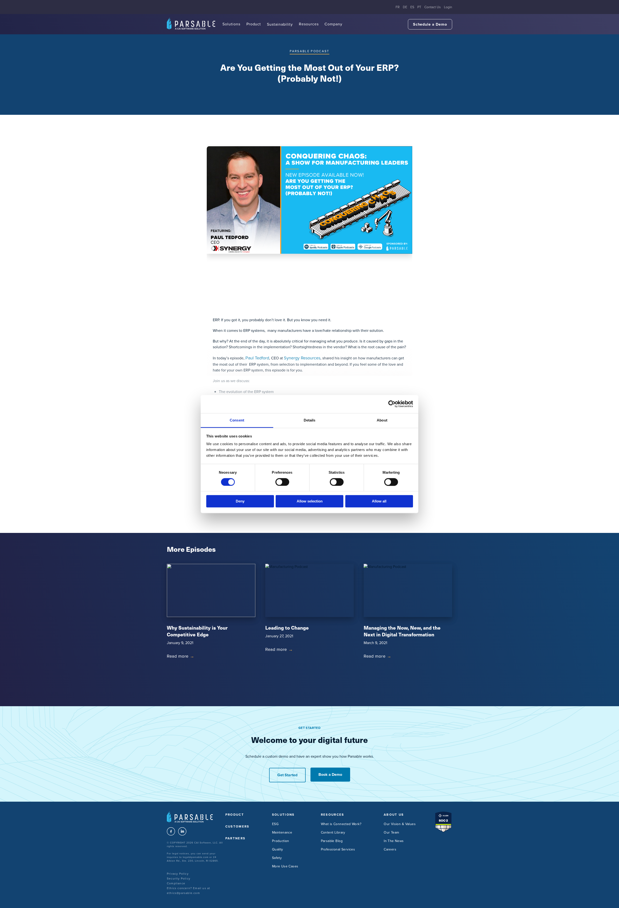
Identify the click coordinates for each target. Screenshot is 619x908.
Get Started (287, 775)
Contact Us (432, 7)
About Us (394, 814)
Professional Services (338, 849)
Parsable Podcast (309, 51)
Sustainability (280, 24)
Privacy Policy (178, 874)
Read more (180, 656)
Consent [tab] (237, 420)
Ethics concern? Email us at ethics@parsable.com (188, 890)
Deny (240, 501)
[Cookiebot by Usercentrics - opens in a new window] (392, 403)
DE (405, 7)
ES (412, 7)
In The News (394, 840)
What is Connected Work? (341, 823)
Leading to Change (287, 627)
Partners (235, 838)
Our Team (391, 832)
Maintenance (282, 832)
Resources (309, 24)
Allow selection (310, 501)
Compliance (176, 883)
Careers (390, 849)
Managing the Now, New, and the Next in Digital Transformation (402, 631)
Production (280, 840)
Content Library (333, 832)
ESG (275, 823)
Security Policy (178, 878)
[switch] (282, 482)
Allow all (379, 501)
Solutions (231, 24)
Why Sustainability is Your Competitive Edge (197, 631)
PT (419, 7)
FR (398, 7)
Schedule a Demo (430, 24)
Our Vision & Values (400, 823)
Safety (277, 857)
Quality (277, 849)
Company (333, 24)
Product (253, 24)
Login (448, 7)
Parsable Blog (332, 840)
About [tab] (382, 420)
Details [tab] (310, 420)
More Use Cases (285, 866)
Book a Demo (330, 774)
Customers (237, 826)
